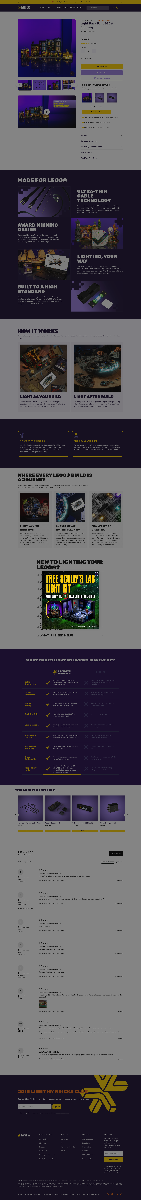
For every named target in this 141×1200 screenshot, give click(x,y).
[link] (70, 600)
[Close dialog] (96, 574)
